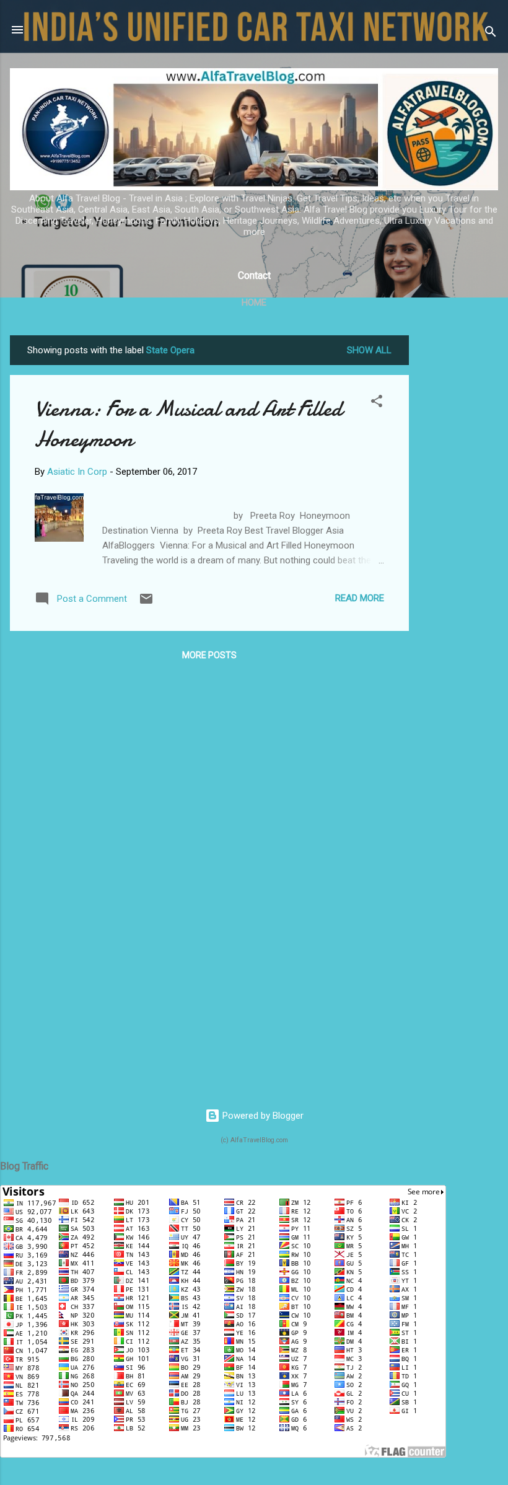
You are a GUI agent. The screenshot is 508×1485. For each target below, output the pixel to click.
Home (254, 302)
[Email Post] (146, 603)
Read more (359, 598)
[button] (376, 403)
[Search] (490, 34)
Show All (369, 350)
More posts (209, 655)
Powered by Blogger (262, 1115)
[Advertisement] (458, 521)
